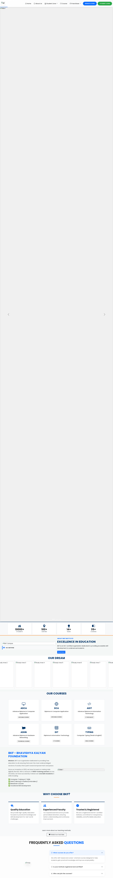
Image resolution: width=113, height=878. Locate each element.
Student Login (105, 3)
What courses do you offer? (63, 853)
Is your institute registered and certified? (68, 867)
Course (64, 4)
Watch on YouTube (57, 835)
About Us (38, 4)
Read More (61, 652)
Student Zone (51, 4)
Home (29, 4)
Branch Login (90, 3)
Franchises (76, 4)
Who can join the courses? (62, 874)
